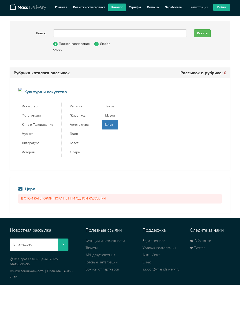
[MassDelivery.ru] (28, 9)
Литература (30, 143)
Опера (75, 152)
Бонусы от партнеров (102, 269)
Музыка (27, 134)
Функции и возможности (105, 241)
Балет (74, 143)
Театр (74, 134)
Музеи (110, 115)
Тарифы (135, 7)
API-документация (100, 255)
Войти (221, 7)
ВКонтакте (202, 241)
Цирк (109, 124)
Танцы (110, 106)
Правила (54, 271)
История (28, 152)
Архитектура (79, 124)
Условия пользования (159, 248)
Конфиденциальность (27, 271)
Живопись (78, 115)
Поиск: (41, 33)
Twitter (199, 248)
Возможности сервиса (89, 7)
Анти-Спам (151, 255)
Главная (61, 7)
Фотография (31, 115)
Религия (76, 106)
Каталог (117, 7)
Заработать (173, 7)
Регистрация (199, 7)
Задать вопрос (153, 241)
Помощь (153, 7)
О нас (146, 262)
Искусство (30, 106)
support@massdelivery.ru (161, 269)
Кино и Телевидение (37, 124)
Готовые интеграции (102, 262)
